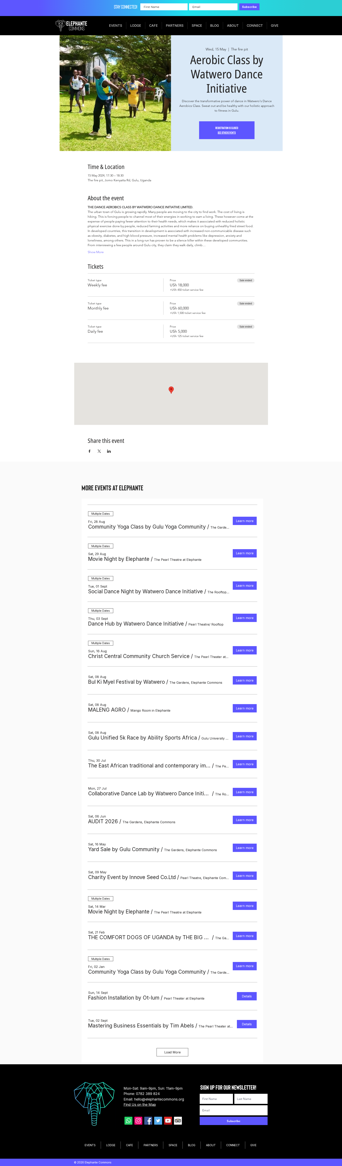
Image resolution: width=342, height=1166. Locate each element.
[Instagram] (138, 1121)
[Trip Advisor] (178, 1121)
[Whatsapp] (128, 1121)
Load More (172, 1052)
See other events (227, 132)
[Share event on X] (99, 451)
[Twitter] (158, 1121)
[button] (147, 526)
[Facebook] (148, 1121)
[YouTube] (168, 1121)
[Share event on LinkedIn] (109, 451)
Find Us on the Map (140, 1104)
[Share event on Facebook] (89, 451)
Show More (96, 252)
